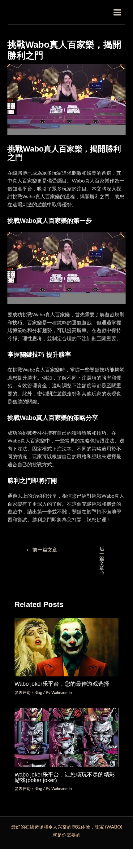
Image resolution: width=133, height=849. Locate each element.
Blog (38, 693)
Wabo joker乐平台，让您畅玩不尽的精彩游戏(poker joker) (65, 777)
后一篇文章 (101, 561)
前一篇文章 (41, 550)
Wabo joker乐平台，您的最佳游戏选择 (62, 683)
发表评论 (23, 693)
